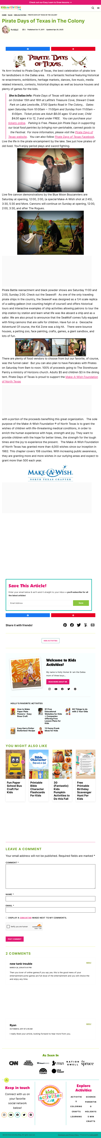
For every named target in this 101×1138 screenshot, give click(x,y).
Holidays (91, 1111)
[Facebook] (62, 689)
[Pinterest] (75, 689)
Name (10, 894)
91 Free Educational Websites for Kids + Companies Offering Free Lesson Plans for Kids (53, 716)
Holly (15, 30)
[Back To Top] (6, 1080)
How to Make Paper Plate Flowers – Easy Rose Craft (24, 712)
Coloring (76, 1106)
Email (10, 905)
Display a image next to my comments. (37, 918)
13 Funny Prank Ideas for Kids (52, 729)
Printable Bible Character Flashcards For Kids (37, 789)
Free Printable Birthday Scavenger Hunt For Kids (84, 790)
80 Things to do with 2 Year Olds (80, 710)
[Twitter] (68, 689)
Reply (88, 963)
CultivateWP (93, 1135)
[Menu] (98, 8)
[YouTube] (56, 689)
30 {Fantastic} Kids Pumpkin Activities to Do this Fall (62, 790)
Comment (12, 862)
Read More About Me (58, 682)
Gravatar (26, 918)
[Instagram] (49, 689)
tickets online (16, 123)
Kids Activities (20, 15)
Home (4, 15)
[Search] (93, 8)
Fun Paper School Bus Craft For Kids (14, 787)
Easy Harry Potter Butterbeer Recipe (26, 729)
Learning (76, 1116)
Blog (10, 15)
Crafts (76, 1111)
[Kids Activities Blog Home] (11, 8)
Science (91, 1097)
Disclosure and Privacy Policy (68, 1135)
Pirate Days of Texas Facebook (74, 136)
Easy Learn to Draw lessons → (57, 2)
